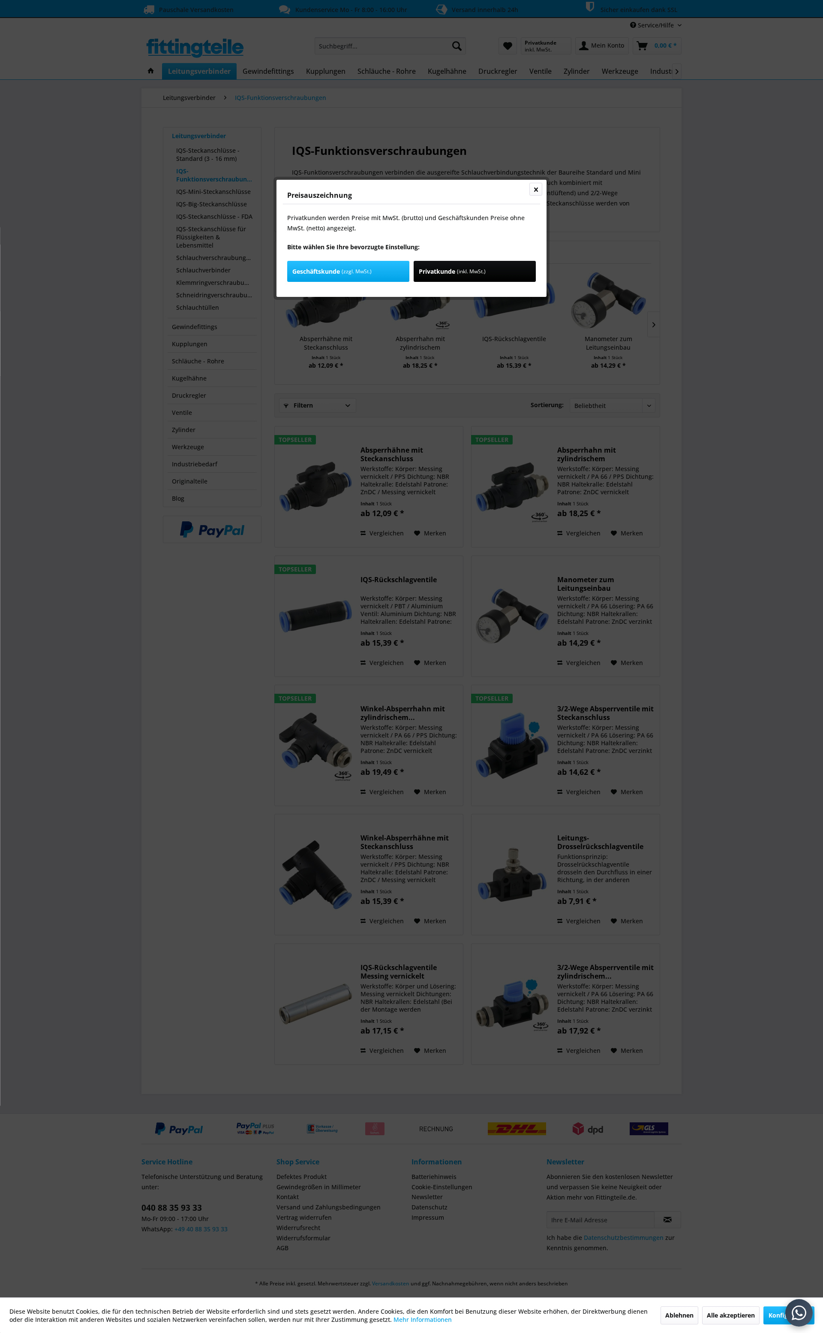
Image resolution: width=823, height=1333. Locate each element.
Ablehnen (679, 1315)
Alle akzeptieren (731, 1315)
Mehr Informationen (422, 1319)
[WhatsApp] (799, 1313)
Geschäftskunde (332, 271)
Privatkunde (452, 271)
